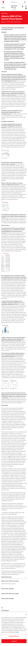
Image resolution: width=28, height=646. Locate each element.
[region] (14, 629)
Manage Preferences (14, 636)
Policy (17, 632)
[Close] (26, 614)
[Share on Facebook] (22, 7)
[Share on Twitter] (26, 7)
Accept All (14, 641)
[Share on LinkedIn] (26, 8)
